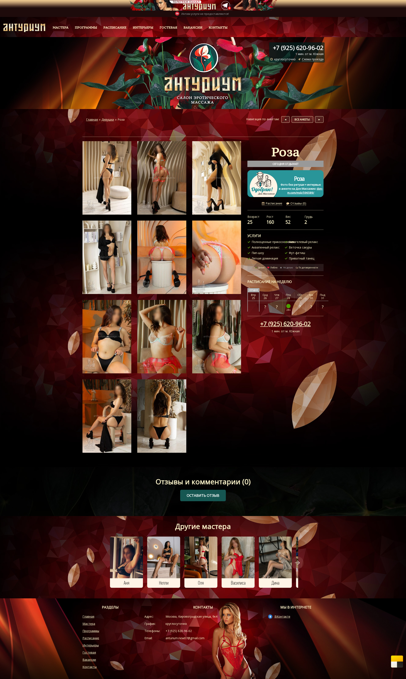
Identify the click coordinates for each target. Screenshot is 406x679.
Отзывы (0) (298, 203)
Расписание (114, 27)
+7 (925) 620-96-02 (285, 324)
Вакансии (193, 27)
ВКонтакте (282, 616)
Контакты (218, 27)
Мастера (61, 27)
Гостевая (168, 27)
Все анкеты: (302, 119)
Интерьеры (143, 27)
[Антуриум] (22, 27)
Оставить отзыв (203, 495)
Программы (86, 27)
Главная (88, 616)
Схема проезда (313, 59)
